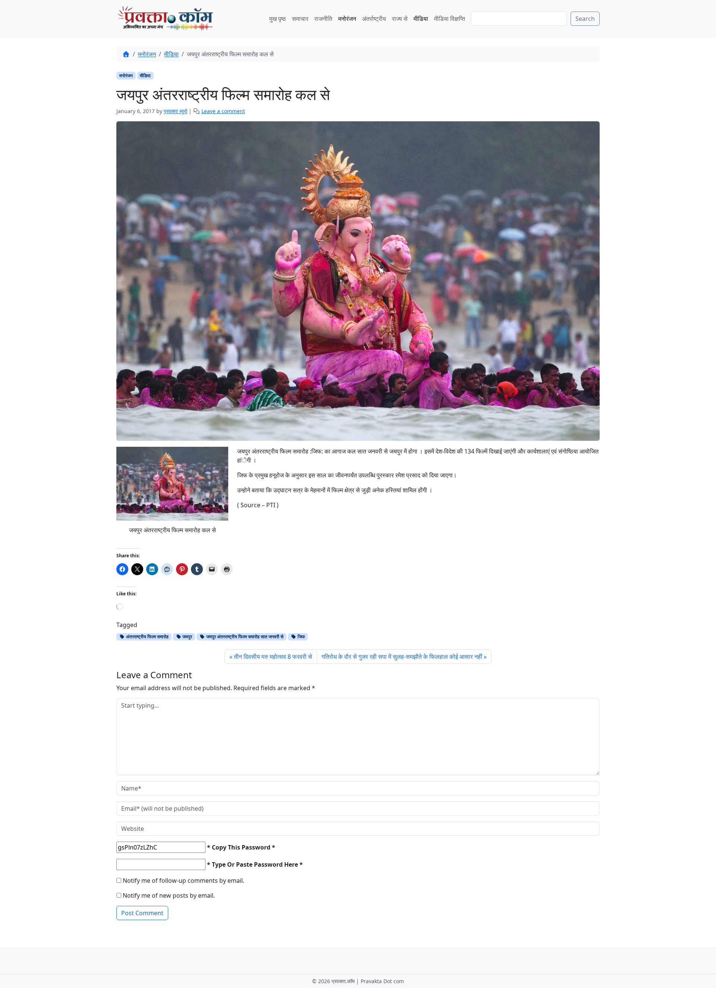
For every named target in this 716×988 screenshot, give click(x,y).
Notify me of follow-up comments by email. (183, 880)
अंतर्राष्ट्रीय (374, 19)
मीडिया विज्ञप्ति (449, 19)
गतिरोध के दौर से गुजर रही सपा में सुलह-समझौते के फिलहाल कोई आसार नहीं (401, 656)
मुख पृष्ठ (277, 19)
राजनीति (323, 19)
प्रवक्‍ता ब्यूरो (175, 111)
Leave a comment (223, 111)
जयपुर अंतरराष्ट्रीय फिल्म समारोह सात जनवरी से (244, 636)
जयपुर (186, 636)
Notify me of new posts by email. (169, 895)
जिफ (300, 636)
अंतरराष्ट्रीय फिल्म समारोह (147, 636)
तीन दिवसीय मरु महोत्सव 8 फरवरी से (273, 656)
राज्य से (400, 19)
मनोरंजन (347, 19)
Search (585, 19)
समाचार (300, 19)
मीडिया (421, 19)
